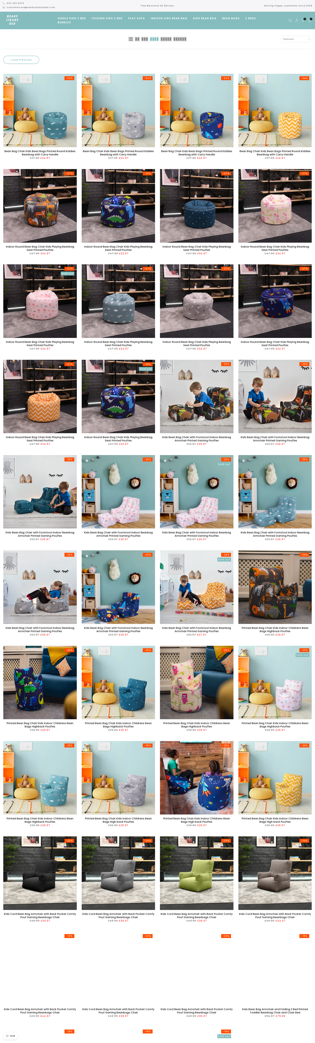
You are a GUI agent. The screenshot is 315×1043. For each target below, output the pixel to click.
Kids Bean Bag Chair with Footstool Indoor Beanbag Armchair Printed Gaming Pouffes (196, 438)
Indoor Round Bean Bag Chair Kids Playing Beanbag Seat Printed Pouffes (40, 248)
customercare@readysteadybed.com (31, 7)
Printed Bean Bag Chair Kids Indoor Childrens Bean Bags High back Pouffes (118, 820)
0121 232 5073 (15, 3)
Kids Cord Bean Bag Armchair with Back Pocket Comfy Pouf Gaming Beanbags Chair (40, 915)
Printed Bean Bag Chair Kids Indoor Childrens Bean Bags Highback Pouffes (275, 629)
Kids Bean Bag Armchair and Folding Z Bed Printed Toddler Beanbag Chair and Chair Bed (275, 1010)
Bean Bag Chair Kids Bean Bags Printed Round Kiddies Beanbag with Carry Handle (39, 152)
